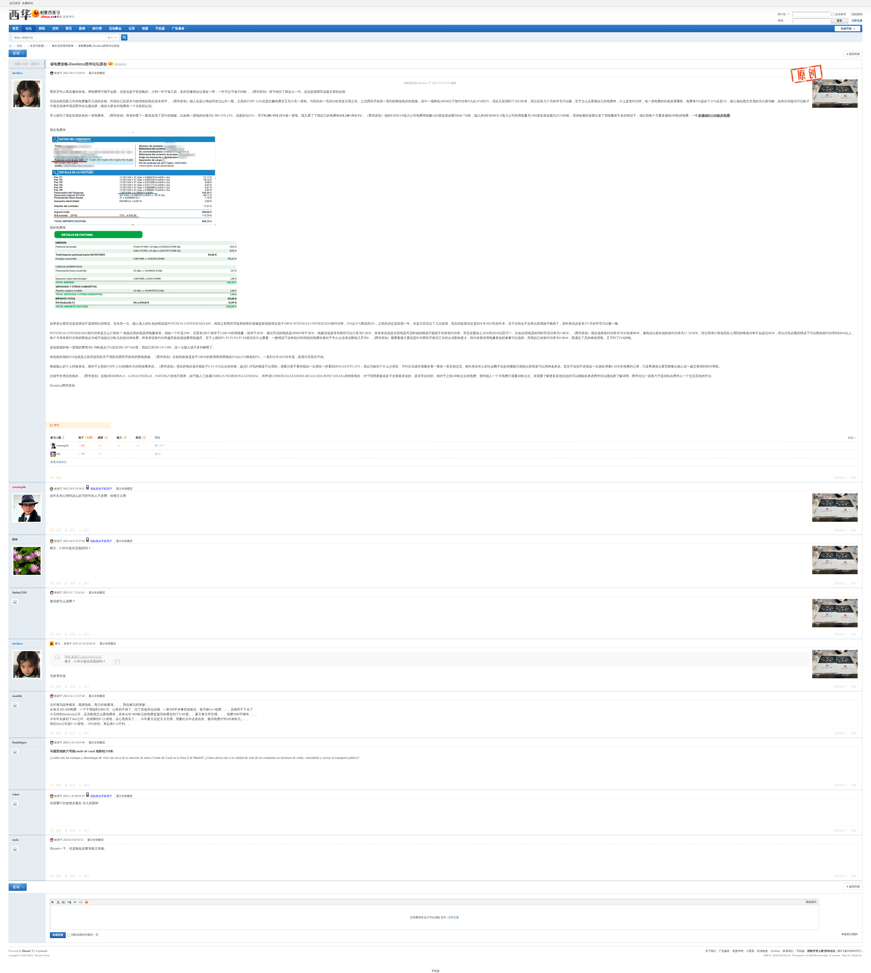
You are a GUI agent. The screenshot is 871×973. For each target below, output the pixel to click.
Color (58, 902)
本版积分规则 (849, 934)
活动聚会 (115, 28)
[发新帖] (18, 53)
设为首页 (15, 3)
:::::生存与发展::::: (37, 45)
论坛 (28, 28)
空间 (55, 28)
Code (80, 902)
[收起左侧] (44, 64)
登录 (443, 917)
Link (69, 902)
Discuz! (26, 951)
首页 (15, 28)
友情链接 (762, 951)
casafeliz (17, 696)
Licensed (42, 951)
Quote (75, 902)
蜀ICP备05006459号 (849, 951)
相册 (145, 28)
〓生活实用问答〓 (62, 45)
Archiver (775, 951)
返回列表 (854, 54)
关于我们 (710, 951)
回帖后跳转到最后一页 (84, 934)
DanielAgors (19, 742)
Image (63, 902)
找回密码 (856, 14)
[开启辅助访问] (861, 3)
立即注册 (856, 20)
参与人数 (57, 437)
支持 (73, 530)
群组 (42, 28)
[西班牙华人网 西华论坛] (42, 19)
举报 (853, 477)
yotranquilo (62, 445)
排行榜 (97, 28)
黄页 (69, 28)
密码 (780, 20)
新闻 (82, 28)
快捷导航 (846, 28)
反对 (86, 530)
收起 (851, 437)
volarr (15, 794)
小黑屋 (750, 951)
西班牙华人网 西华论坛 (10, 46)
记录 (132, 28)
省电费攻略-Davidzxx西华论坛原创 (98, 45)
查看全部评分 (58, 462)
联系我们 (788, 951)
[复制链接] (120, 64)
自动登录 (840, 14)
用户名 (782, 14)
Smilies (86, 902)
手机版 (160, 28)
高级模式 (811, 902)
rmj (58, 453)
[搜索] (123, 37)
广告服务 (178, 28)
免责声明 (737, 951)
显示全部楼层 (97, 73)
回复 (58, 477)
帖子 (110, 37)
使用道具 (839, 477)
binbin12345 (19, 592)
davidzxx (17, 73)
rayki (15, 839)
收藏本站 (27, 3)
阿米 (15, 539)
